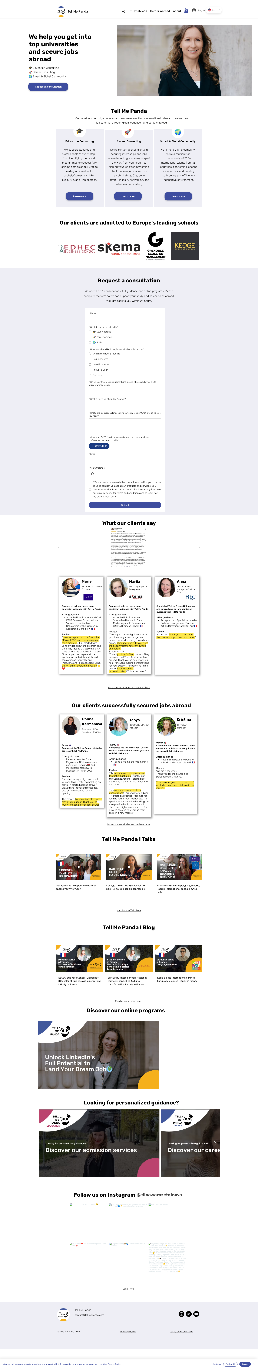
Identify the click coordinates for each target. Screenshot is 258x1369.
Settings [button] (217, 1364)
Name (92, 313)
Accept (245, 1364)
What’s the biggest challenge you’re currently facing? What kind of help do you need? (125, 414)
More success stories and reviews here (129, 687)
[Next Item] (215, 1143)
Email (92, 454)
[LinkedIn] (189, 1314)
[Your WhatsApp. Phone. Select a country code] (94, 474)
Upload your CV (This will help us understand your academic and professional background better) (119, 439)
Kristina (184, 719)
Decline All (230, 1364)
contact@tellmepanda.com (89, 1315)
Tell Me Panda (83, 1310)
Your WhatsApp (97, 468)
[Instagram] (181, 1314)
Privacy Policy (114, 1364)
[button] (138, 11)
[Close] (254, 1364)
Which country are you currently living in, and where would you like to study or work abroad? (122, 383)
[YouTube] (196, 1314)
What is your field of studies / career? (107, 399)
